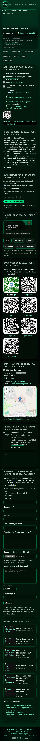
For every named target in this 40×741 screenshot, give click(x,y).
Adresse (5, 52)
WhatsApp (9, 246)
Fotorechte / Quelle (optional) (15, 566)
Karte (16, 56)
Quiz (5, 736)
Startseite (6, 38)
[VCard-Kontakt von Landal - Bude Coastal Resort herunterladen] (19, 123)
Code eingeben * (10, 593)
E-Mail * (6, 515)
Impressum (28, 729)
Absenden (8, 603)
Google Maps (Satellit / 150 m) (22, 381)
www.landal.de (17, 82)
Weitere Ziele (7, 61)
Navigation (7, 56)
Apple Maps (28, 315)
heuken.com (29, 736)
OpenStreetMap (28, 336)
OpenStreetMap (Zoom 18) (21, 384)
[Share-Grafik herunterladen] (19, 227)
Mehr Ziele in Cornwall (15, 712)
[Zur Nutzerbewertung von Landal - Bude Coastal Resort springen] (27, 33)
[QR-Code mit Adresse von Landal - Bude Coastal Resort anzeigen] (7, 115)
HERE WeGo (11, 356)
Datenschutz (8, 731)
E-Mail (30, 240)
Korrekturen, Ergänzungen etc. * (17, 532)
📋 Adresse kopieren (12, 79)
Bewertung (16, 52)
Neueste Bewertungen (19, 734)
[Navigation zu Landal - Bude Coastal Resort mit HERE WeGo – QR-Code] (11, 353)
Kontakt (19, 729)
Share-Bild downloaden (26, 246)
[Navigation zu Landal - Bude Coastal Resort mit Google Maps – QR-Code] (29, 292)
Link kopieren (19, 240)
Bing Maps (11, 336)
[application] (19, 401)
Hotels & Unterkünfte (11, 42)
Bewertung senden (14, 201)
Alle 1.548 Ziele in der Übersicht (18, 705)
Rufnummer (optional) (12, 524)
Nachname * (8, 507)
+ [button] (6, 389)
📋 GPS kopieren (11, 378)
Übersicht (18, 731)
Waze (11, 315)
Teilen (7, 240)
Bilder (24, 56)
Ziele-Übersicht (15, 38)
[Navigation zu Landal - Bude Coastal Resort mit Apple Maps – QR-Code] (29, 312)
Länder (32, 731)
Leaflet (16, 416)
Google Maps (28, 295)
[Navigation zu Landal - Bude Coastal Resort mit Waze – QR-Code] (11, 312)
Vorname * (7, 498)
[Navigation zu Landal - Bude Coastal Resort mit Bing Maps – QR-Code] (11, 333)
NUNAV (10, 295)
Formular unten (17, 444)
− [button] (6, 392)
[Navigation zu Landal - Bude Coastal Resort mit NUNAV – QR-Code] (11, 292)
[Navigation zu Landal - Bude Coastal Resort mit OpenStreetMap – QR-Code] (29, 333)
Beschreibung (28, 52)
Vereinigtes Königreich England (14, 40)
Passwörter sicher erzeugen (16, 736)
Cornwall (29, 40)
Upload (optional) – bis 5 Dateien (17, 552)
